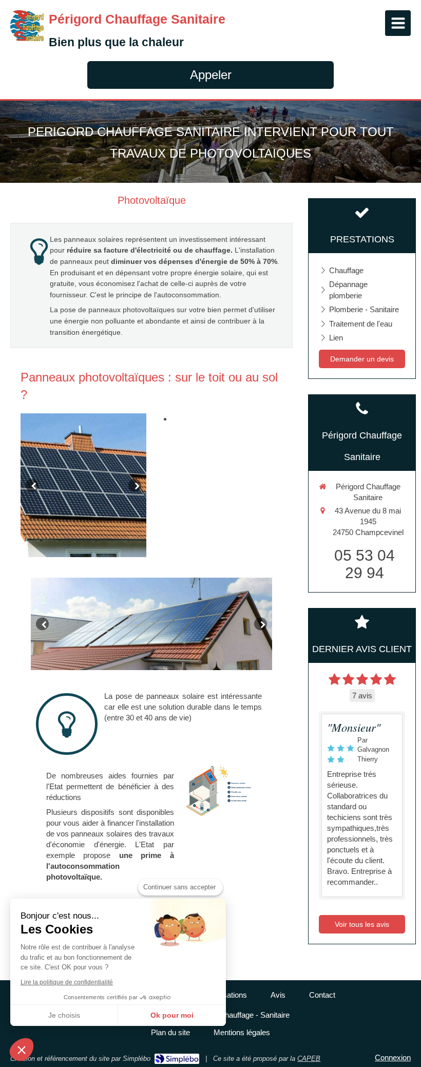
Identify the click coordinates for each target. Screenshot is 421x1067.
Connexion (393, 1057)
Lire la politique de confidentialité (67, 982)
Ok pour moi (172, 1015)
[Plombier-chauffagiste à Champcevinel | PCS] (27, 25)
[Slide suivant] (134, 485)
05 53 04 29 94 (364, 564)
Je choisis (64, 1015)
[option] (83, 485)
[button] (21, 1049)
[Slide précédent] (32, 485)
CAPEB (308, 1058)
